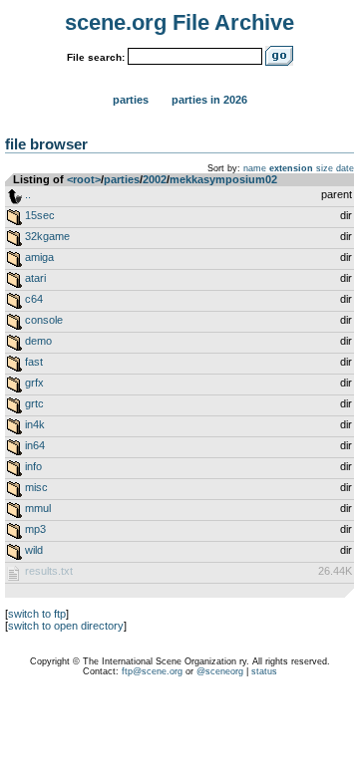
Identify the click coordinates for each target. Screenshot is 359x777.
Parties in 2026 (209, 100)
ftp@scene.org (152, 671)
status (264, 671)
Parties (131, 100)
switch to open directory (66, 626)
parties (122, 179)
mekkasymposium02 (223, 179)
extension (291, 168)
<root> (84, 179)
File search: (96, 57)
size (324, 168)
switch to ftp (37, 614)
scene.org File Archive (179, 22)
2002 (155, 179)
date (345, 168)
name (254, 168)
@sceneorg (219, 671)
